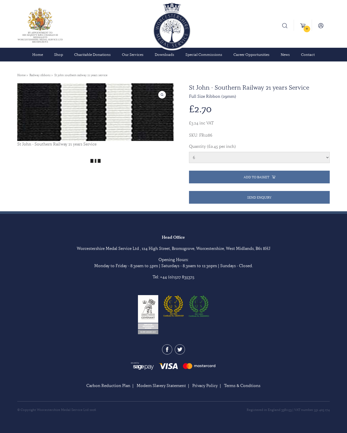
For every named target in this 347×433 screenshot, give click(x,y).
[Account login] (321, 25)
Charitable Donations (92, 54)
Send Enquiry (259, 197)
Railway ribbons (40, 75)
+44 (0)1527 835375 (177, 276)
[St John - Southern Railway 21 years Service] (95, 160)
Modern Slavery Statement (161, 385)
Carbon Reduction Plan (108, 385)
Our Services (133, 54)
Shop (58, 54)
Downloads (164, 54)
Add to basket (256, 177)
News (285, 54)
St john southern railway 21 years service (80, 75)
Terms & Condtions (242, 385)
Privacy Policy (205, 385)
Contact (308, 54)
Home (37, 54)
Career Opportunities (251, 54)
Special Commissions (203, 54)
